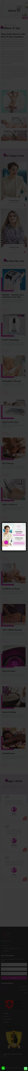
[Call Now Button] (3, 1068)
